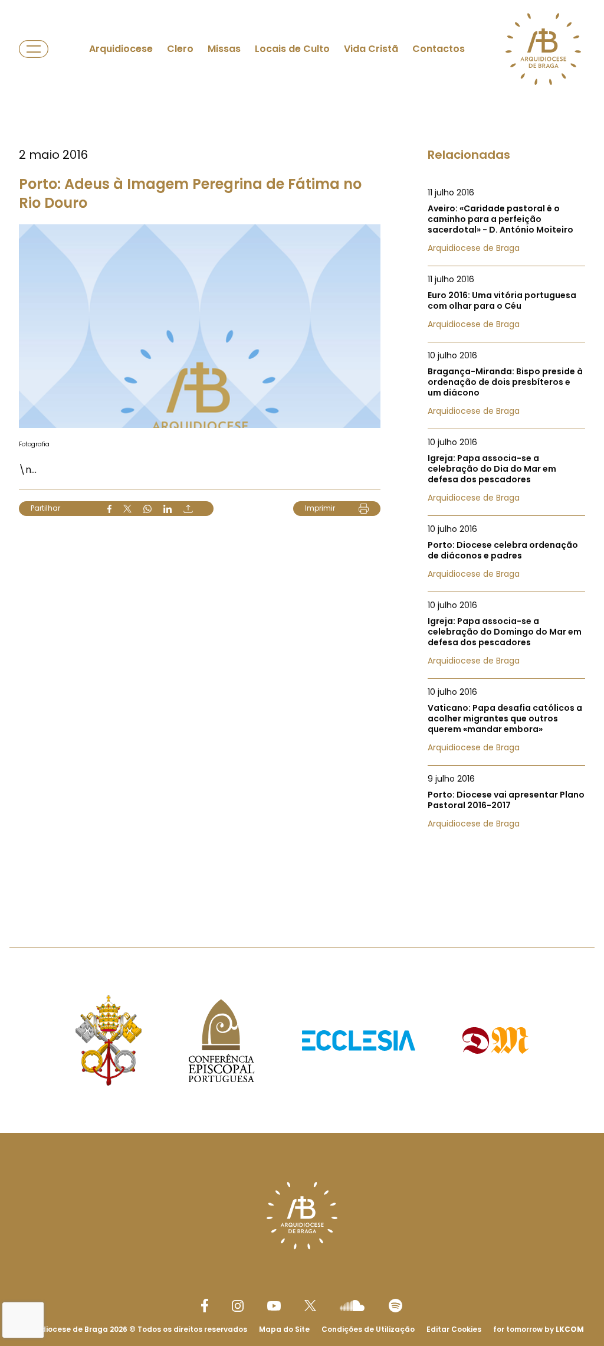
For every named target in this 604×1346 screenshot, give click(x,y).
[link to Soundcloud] (352, 1305)
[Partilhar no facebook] (109, 509)
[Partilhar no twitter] (127, 508)
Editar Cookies (453, 1329)
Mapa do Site (284, 1329)
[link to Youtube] (274, 1306)
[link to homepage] (543, 49)
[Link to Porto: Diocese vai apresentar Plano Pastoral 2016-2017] (506, 801)
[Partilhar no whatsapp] (147, 509)
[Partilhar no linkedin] (167, 509)
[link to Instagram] (238, 1306)
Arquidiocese (121, 48)
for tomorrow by (538, 1329)
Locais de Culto (292, 48)
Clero (180, 48)
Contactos (438, 48)
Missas (224, 48)
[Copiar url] (188, 509)
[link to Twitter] (310, 1305)
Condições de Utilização (368, 1329)
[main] (302, 450)
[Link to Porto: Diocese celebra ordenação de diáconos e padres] (506, 551)
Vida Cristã (371, 48)
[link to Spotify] (395, 1305)
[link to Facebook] (204, 1305)
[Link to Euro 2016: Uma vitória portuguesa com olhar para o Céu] (506, 301)
